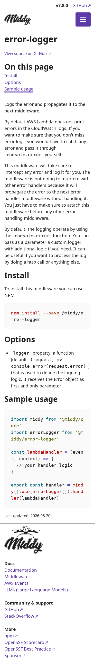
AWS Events (16, 583)
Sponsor (23, 655)
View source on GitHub (27, 53)
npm (23, 636)
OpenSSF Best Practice (27, 649)
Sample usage (18, 89)
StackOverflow (23, 616)
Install (10, 76)
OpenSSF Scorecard (24, 642)
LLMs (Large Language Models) (36, 590)
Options (12, 82)
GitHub (81, 5)
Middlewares (17, 576)
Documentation (20, 570)
